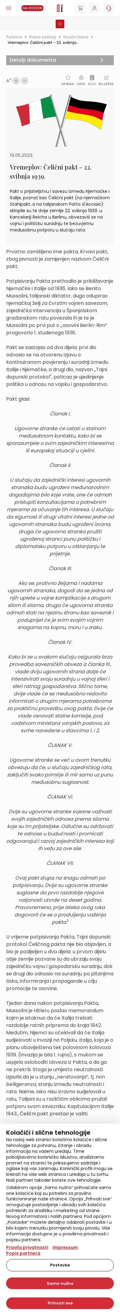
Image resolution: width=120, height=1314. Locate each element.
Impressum (65, 1247)
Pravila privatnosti (27, 1247)
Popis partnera (23, 1253)
